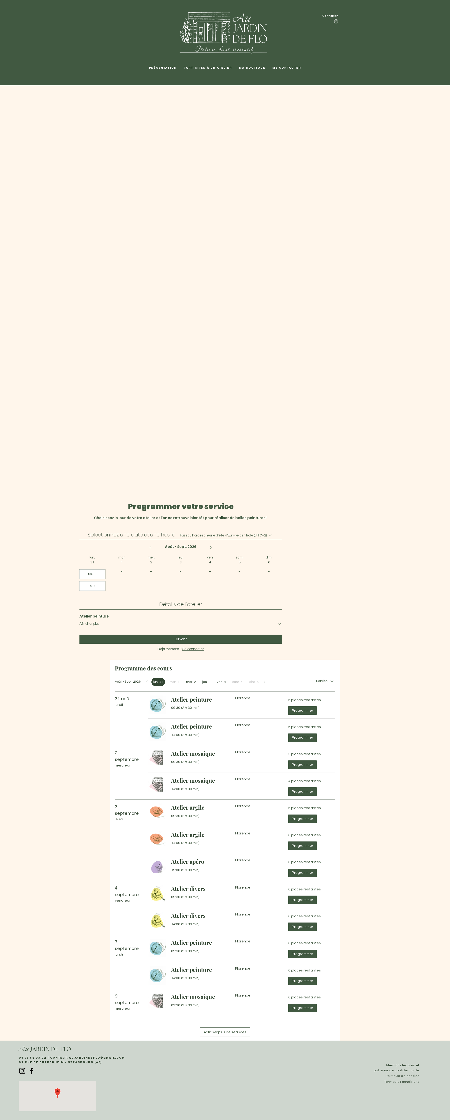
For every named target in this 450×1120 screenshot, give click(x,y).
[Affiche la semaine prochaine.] (211, 547)
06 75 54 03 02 (33, 1057)
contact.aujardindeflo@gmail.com (87, 1057)
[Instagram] (336, 21)
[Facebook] (31, 1071)
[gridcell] (158, 682)
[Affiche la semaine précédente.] (151, 547)
